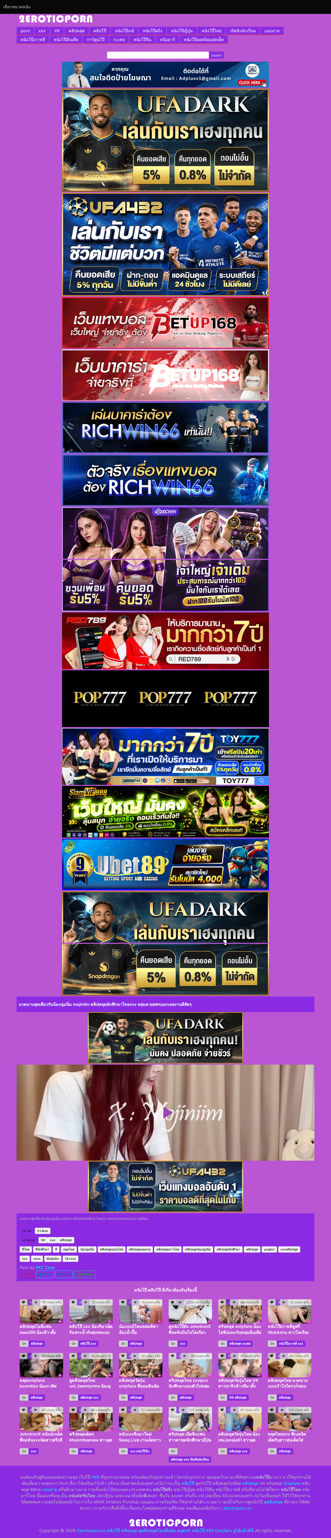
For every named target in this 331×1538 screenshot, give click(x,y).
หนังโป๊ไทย (211, 30)
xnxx (37, 1259)
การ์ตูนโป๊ (95, 39)
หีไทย (25, 1249)
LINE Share (85, 1274)
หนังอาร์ (167, 39)
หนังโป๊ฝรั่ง (152, 30)
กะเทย (119, 39)
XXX (95, 1477)
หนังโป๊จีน (142, 39)
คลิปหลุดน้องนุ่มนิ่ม (198, 1249)
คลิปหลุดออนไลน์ (111, 1249)
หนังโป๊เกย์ (124, 30)
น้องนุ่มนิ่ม (87, 1249)
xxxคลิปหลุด (289, 1249)
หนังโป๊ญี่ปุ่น (182, 30)
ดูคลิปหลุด (273, 1501)
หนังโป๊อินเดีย (66, 39)
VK (57, 30)
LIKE (28, 1274)
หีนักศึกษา (42, 1249)
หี (56, 1249)
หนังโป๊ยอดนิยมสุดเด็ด (204, 39)
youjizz (269, 1249)
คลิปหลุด (77, 30)
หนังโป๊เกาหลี (33, 39)
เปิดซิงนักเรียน (243, 30)
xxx (42, 30)
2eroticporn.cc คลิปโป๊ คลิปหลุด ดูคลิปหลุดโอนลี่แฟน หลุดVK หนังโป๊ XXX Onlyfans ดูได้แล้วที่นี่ (165, 1530)
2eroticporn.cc (237, 1508)
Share (46, 1274)
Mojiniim (53, 1259)
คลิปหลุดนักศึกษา (228, 1249)
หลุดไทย (68, 1249)
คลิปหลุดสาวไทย (167, 1249)
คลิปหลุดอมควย (140, 1249)
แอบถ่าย (272, 30)
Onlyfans (291, 1483)
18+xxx (70, 1259)
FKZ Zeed (45, 1267)
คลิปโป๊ (99, 30)
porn (25, 30)
